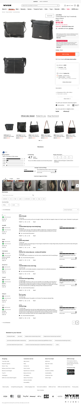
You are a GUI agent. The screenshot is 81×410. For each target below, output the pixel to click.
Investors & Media (49, 370)
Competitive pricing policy (17, 386)
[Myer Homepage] (7, 6)
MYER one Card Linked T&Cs (64, 386)
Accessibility (26, 382)
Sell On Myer (48, 377)
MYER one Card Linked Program (9, 377)
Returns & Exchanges (7, 370)
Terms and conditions (42, 386)
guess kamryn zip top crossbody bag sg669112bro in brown (40, 340)
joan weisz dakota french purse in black (14, 344)
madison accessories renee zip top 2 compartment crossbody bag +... (39, 344)
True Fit (4, 373)
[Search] (58, 5)
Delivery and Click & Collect (8, 368)
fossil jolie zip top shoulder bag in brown (62, 340)
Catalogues (4, 375)
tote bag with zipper (11, 336)
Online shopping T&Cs (30, 386)
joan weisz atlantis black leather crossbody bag (16, 340)
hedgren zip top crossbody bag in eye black (52, 336)
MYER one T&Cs (52, 386)
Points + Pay (5, 366)
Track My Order (5, 361)
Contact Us (26, 366)
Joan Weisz (59, 15)
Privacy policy (75, 386)
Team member (40, 390)
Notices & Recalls (28, 380)
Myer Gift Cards (49, 363)
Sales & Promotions (28, 377)
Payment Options (6, 363)
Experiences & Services (29, 370)
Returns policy (6, 386)
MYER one (47, 361)
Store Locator (27, 368)
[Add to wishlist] (77, 54)
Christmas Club (48, 375)
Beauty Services (27, 373)
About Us (47, 368)
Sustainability (48, 373)
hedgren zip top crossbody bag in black (32, 336)
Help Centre (26, 361)
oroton (57, 344)
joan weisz (20, 336)
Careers (47, 366)
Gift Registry (26, 375)
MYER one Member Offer (62, 40)
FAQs (25, 363)
